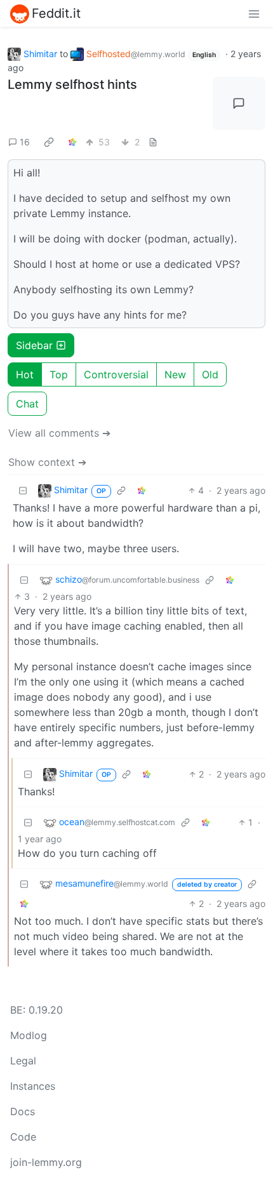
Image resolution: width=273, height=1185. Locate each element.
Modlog (28, 1035)
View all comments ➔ (59, 433)
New (175, 374)
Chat (27, 403)
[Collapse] (23, 490)
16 (25, 141)
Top (59, 374)
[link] (49, 142)
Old (210, 374)
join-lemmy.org (46, 1162)
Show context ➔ (47, 462)
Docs (22, 1111)
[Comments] (239, 103)
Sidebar (34, 345)
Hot (25, 374)
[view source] (153, 142)
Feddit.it (56, 13)
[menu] (254, 13)
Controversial (116, 374)
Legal (23, 1060)
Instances (32, 1086)
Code (23, 1136)
